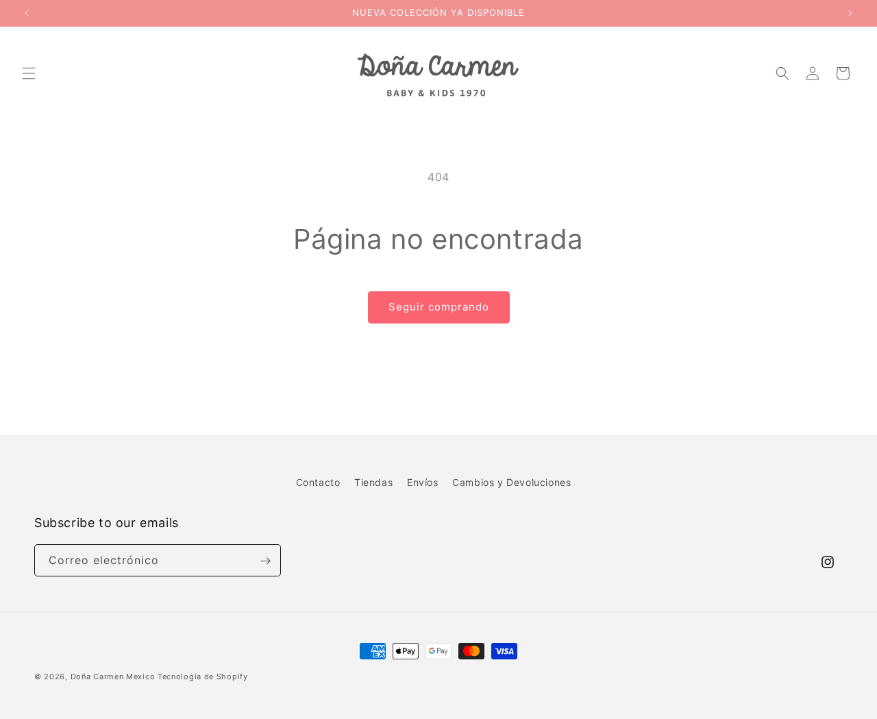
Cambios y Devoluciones (511, 482)
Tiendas (373, 482)
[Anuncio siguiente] (850, 13)
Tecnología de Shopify (203, 676)
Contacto (318, 482)
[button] (29, 73)
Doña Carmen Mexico (113, 676)
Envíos (422, 482)
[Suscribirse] (265, 561)
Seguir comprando (438, 306)
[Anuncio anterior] (27, 13)
